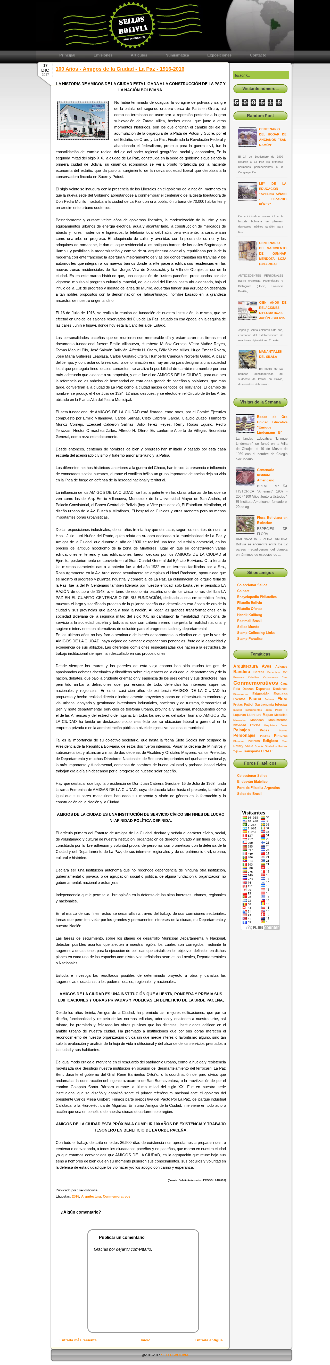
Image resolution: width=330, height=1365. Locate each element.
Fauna (255, 699)
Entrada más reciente (78, 1340)
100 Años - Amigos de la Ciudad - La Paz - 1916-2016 (120, 69)
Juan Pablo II (277, 709)
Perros (283, 730)
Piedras (265, 735)
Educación (260, 694)
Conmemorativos (255, 683)
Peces (264, 730)
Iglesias (281, 704)
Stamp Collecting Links (256, 633)
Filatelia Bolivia (249, 603)
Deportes (263, 689)
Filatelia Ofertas (249, 609)
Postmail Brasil (249, 621)
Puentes (254, 740)
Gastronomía (264, 704)
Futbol (248, 704)
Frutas (238, 704)
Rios (284, 741)
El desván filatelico (252, 782)
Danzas (248, 688)
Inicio (146, 1340)
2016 (75, 1196)
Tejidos (237, 751)
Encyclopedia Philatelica (257, 597)
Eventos (239, 699)
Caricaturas (270, 677)
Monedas (257, 720)
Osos (284, 725)
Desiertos (280, 688)
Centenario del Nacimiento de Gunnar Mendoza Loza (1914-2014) (272, 253)
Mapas (268, 715)
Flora (282, 699)
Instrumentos (253, 709)
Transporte (251, 751)
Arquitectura (245, 666)
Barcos (258, 672)
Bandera (241, 671)
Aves (266, 666)
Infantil (237, 709)
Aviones (281, 666)
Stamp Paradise (249, 639)
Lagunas (239, 714)
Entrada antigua (209, 1340)
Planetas (238, 741)
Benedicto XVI (277, 672)
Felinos (269, 699)
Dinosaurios (241, 694)
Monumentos (277, 720)
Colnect (243, 591)
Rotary (238, 746)
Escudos (280, 694)
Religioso (270, 741)
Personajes (244, 735)
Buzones (238, 677)
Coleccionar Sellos (252, 585)
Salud (249, 746)
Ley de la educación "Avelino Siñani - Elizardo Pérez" (272, 194)
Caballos (253, 677)
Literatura (254, 714)
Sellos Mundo (248, 627)
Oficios (255, 725)
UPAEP (267, 751)
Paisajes (241, 730)
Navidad (239, 725)
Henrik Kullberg (249, 615)
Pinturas (280, 736)
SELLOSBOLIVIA (174, 1355)
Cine (284, 677)
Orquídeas (270, 725)
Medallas (280, 714)
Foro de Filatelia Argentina (258, 788)
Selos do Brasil (249, 794)
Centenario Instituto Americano (265, 475)
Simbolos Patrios (276, 746)
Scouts (259, 746)
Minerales (239, 720)
